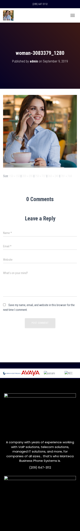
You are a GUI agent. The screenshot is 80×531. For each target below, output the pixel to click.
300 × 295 (27, 176)
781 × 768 (66, 176)
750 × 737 (40, 176)
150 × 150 (14, 176)
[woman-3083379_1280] (40, 131)
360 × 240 (53, 176)
